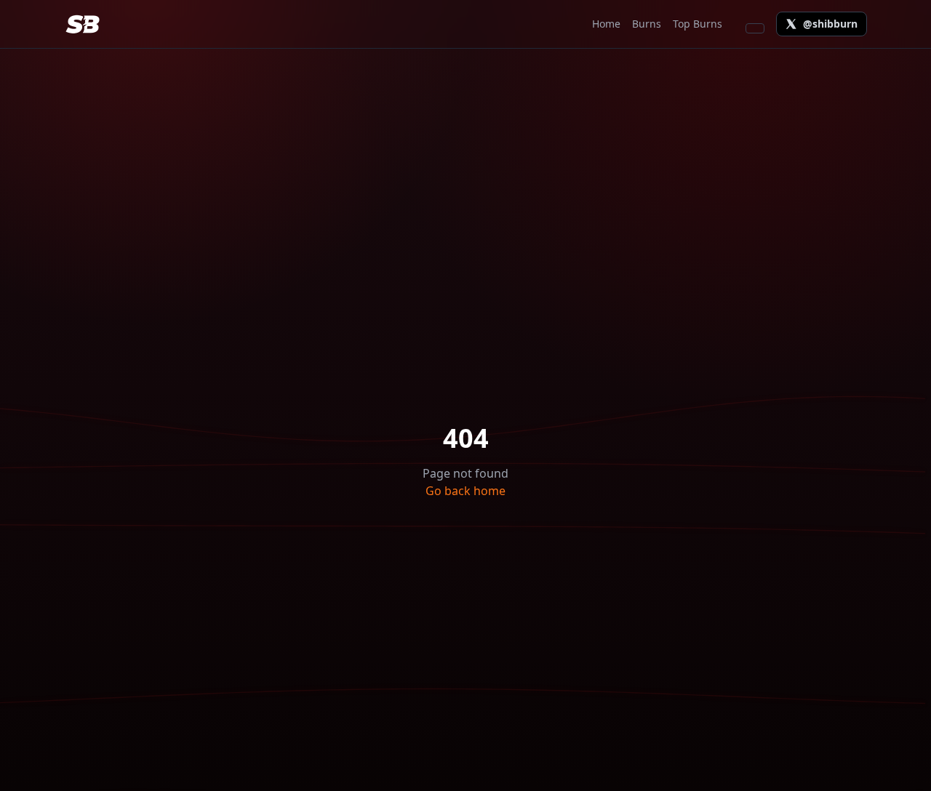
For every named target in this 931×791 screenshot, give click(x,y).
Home (606, 24)
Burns (646, 24)
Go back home (465, 491)
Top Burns (697, 24)
